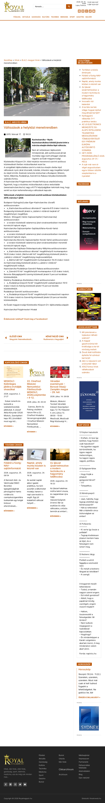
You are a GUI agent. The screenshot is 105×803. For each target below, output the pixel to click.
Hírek (17, 60)
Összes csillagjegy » (89, 697)
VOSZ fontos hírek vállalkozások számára (90, 369)
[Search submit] (69, 6)
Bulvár (89, 17)
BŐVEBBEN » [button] (9, 426)
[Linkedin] (82, 11)
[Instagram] (86, 11)
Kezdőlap (8, 60)
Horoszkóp (84, 669)
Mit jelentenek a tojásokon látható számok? (89, 335)
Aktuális (26, 17)
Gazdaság (36, 17)
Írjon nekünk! (84, 778)
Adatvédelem (84, 771)
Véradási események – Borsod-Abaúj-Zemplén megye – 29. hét (59, 386)
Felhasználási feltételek (84, 766)
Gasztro (80, 17)
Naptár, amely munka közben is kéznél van (36, 466)
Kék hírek (62, 762)
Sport (72, 17)
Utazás (62, 758)
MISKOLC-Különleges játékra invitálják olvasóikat (13, 385)
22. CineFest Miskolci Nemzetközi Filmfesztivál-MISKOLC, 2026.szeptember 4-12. (36, 389)
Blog (80, 774)
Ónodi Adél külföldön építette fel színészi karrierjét (91, 355)
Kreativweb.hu (95, 798)
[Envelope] (93, 11)
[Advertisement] (52, 40)
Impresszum (84, 758)
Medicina (64, 17)
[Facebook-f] (6, 784)
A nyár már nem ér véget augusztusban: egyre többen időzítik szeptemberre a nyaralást (91, 170)
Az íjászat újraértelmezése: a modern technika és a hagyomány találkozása (59, 470)
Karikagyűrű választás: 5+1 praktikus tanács (89, 119)
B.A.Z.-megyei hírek (31, 60)
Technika (55, 17)
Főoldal (17, 17)
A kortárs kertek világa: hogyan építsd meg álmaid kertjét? (91, 110)
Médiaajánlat (84, 755)
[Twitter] (90, 11)
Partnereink (83, 762)
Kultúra (45, 17)
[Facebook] (79, 11)
